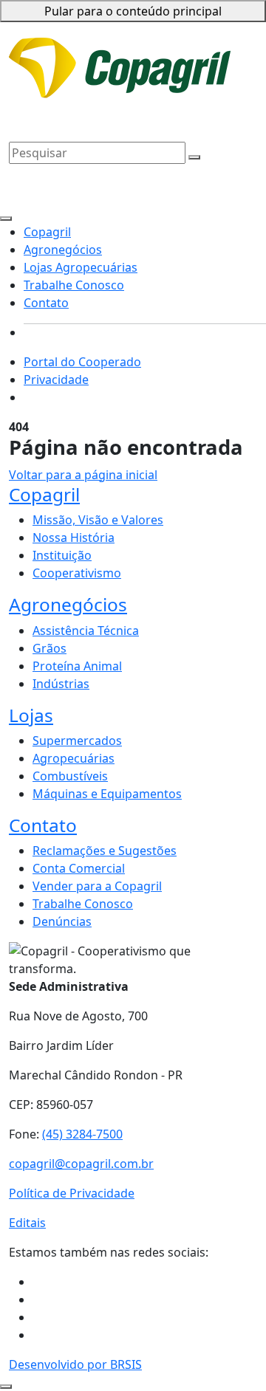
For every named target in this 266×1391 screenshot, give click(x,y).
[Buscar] (194, 157)
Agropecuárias (74, 758)
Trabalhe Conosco (59, 117)
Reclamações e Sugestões (105, 850)
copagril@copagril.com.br (81, 1163)
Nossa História (74, 537)
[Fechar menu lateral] (6, 218)
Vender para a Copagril (97, 886)
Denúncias (62, 921)
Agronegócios (48, 99)
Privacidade (189, 50)
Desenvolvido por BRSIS (75, 1364)
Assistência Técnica (86, 630)
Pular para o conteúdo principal (133, 11)
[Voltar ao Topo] (6, 1386)
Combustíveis (70, 776)
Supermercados (77, 740)
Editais (27, 1223)
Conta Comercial (79, 868)
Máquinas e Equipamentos (107, 794)
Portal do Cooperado (82, 362)
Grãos (49, 648)
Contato (131, 117)
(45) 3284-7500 (82, 1134)
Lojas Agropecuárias (144, 99)
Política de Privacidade (71, 1193)
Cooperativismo (77, 573)
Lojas (31, 715)
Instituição (62, 555)
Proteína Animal (77, 666)
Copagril (224, 77)
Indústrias (61, 684)
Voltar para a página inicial (83, 475)
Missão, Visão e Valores (98, 520)
